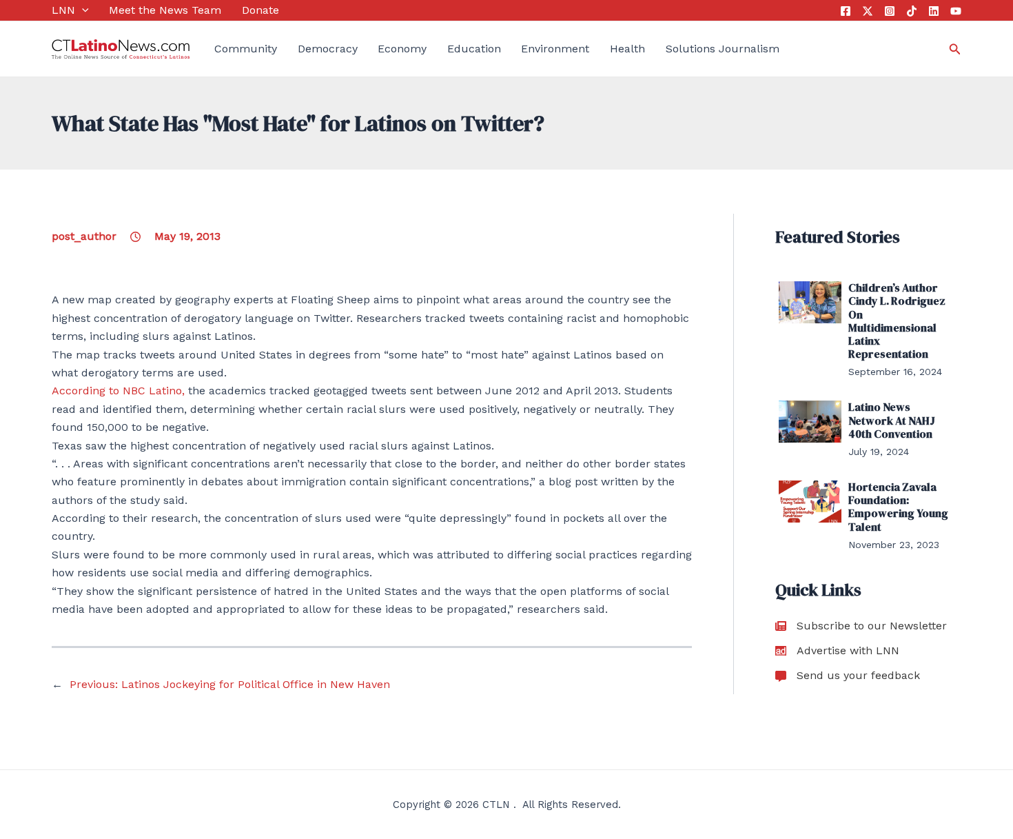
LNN (63, 10)
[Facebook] (845, 11)
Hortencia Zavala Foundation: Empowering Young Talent (898, 506)
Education (474, 48)
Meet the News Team (165, 10)
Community (245, 48)
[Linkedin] (933, 11)
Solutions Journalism (722, 48)
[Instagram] (889, 11)
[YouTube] (955, 11)
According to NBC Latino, (118, 390)
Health (627, 48)
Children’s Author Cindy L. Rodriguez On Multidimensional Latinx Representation (896, 320)
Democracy (328, 48)
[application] (82, 10)
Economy (402, 48)
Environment (555, 48)
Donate (260, 10)
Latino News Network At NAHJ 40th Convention (891, 420)
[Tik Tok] (911, 11)
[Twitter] (867, 11)
